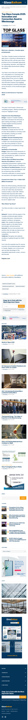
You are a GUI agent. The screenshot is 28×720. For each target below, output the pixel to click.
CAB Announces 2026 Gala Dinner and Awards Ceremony (17, 524)
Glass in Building (6, 680)
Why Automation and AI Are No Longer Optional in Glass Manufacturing (17, 516)
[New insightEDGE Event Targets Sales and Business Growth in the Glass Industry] (4, 532)
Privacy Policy (21, 309)
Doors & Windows (5, 340)
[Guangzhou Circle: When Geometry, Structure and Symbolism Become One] (4, 508)
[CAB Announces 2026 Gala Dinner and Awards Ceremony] (4, 524)
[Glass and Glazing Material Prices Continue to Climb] (14, 432)
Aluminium (4, 364)
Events (11, 340)
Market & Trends (10, 364)
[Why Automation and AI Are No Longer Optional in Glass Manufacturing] (4, 516)
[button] (2, 2)
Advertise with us (14, 711)
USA (14, 364)
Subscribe (21, 306)
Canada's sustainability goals (8, 283)
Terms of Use (7, 310)
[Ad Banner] (15, 101)
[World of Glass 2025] (14, 332)
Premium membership (6, 713)
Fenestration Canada (20, 286)
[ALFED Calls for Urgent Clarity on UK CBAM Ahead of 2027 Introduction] (4, 539)
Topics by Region (6, 676)
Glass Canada (10, 275)
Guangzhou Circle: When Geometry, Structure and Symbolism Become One (16, 509)
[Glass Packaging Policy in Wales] (14, 457)
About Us (3, 711)
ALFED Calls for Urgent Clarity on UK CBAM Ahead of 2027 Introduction (17, 540)
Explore (3, 668)
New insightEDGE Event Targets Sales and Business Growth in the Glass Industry (17, 532)
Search (3, 493)
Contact (8, 711)
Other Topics (5, 685)
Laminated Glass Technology (8, 389)
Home (3, 6)
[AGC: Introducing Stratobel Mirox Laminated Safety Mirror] (14, 381)
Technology (5, 672)
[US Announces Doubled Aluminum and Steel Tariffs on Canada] (14, 356)
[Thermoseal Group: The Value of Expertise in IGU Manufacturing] (14, 406)
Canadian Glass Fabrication (8, 286)
